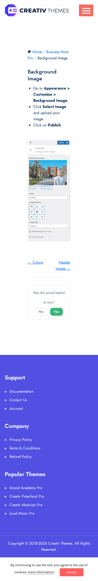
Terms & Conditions (25, 448)
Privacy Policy (21, 439)
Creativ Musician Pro (26, 505)
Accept (72, 572)
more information (41, 572)
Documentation (22, 391)
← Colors (35, 262)
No (41, 311)
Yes (56, 311)
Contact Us (18, 400)
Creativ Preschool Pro (27, 496)
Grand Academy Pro (26, 488)
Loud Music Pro (22, 513)
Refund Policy (21, 456)
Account (16, 408)
